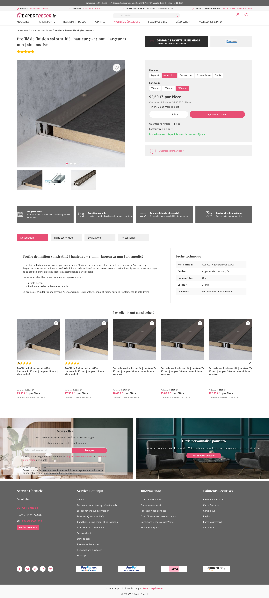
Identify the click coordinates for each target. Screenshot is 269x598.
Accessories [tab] (129, 237)
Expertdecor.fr (23, 30)
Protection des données (153, 510)
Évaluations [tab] (95, 237)
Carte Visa (208, 527)
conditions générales (64, 473)
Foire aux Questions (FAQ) (90, 516)
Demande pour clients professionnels (97, 505)
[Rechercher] (176, 15)
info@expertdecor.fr (31, 520)
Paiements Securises (88, 544)
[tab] (32, 237)
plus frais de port (169, 106)
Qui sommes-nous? (151, 505)
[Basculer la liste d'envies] (116, 68)
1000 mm (168, 88)
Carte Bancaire (211, 505)
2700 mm (182, 88)
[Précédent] (20, 114)
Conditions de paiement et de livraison (97, 522)
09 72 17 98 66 (27, 507)
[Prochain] (121, 114)
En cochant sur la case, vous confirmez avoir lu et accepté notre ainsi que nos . (63, 471)
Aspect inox (169, 75)
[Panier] (253, 12)
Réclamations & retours (89, 550)
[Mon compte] (238, 15)
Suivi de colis (84, 538)
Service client (84, 533)
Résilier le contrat (28, 527)
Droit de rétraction (151, 499)
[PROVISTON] (231, 42)
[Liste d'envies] (246, 15)
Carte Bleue (209, 510)
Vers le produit (39, 403)
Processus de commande (90, 527)
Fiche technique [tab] (63, 237)
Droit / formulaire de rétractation (158, 516)
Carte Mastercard (212, 522)
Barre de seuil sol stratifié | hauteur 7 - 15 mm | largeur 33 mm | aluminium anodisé (134, 371)
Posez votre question (39, 8)
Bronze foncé (204, 75)
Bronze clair (186, 75)
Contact (81, 499)
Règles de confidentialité (79, 456)
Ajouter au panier (217, 114)
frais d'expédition (153, 588)
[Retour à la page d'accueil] (38, 14)
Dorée (218, 75)
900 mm (155, 88)
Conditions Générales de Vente (157, 522)
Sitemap (81, 555)
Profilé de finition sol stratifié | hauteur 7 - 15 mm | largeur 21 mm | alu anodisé (37, 371)
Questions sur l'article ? (171, 150)
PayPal (206, 516)
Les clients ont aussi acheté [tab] (133, 312)
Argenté (155, 75)
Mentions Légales (150, 527)
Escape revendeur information (93, 510)
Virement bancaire (213, 499)
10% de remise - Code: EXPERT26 (237, 8)
